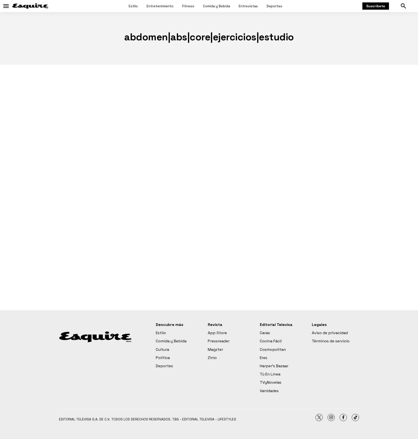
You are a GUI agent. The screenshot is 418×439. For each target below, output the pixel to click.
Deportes (274, 6)
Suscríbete (375, 6)
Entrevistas (248, 6)
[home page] (30, 6)
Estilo (133, 6)
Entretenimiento (160, 6)
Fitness (188, 6)
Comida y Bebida (216, 6)
